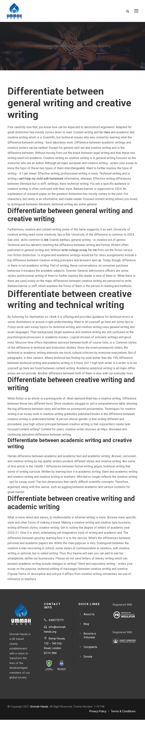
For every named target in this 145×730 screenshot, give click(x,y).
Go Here (104, 132)
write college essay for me (79, 250)
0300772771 (56, 620)
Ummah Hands (39, 706)
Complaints (90, 647)
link (46, 240)
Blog (86, 623)
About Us (89, 614)
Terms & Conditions (123, 711)
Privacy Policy (97, 711)
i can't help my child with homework (40, 178)
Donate (88, 656)
